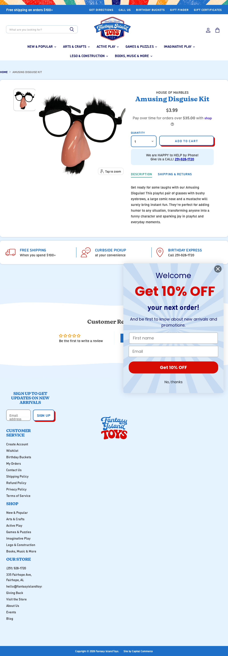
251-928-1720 (184, 158)
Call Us (125, 9)
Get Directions (101, 9)
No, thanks (173, 382)
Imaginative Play (178, 46)
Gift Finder (179, 9)
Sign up (43, 415)
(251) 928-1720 (16, 568)
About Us (12, 605)
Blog (9, 618)
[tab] (141, 174)
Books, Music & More (132, 55)
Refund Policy (16, 482)
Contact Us (14, 469)
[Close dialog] (218, 269)
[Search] (72, 29)
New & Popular (40, 46)
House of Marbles (172, 92)
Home (4, 72)
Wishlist (12, 450)
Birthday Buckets (150, 9)
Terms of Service (18, 495)
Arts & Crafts (75, 46)
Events (11, 612)
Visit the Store (16, 599)
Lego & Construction (88, 55)
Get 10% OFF (173, 367)
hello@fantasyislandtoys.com (28, 586)
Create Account (17, 444)
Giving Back (14, 592)
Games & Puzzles (140, 46)
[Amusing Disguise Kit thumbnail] (24, 100)
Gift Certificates (208, 9)
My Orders (13, 463)
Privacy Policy (16, 489)
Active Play (106, 46)
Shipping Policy (17, 476)
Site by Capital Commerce (138, 651)
